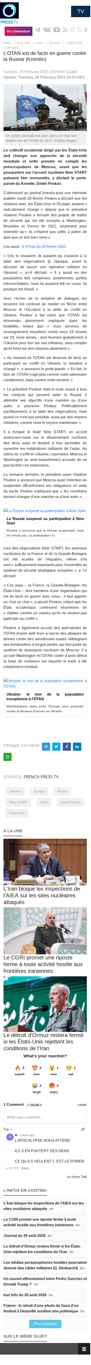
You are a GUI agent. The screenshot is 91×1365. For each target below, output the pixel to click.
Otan (43, 802)
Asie (40, 43)
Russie (62, 791)
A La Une (23, 43)
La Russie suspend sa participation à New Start (45, 521)
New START (18, 802)
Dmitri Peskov (70, 802)
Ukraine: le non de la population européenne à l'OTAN (45, 696)
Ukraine (15, 791)
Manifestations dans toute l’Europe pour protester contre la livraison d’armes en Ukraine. (45, 708)
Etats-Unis (17, 813)
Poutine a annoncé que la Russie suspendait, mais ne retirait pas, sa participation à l (45, 533)
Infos (7, 43)
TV (80, 11)
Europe (54, 43)
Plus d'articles (45, 1324)
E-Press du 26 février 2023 (44, 247)
